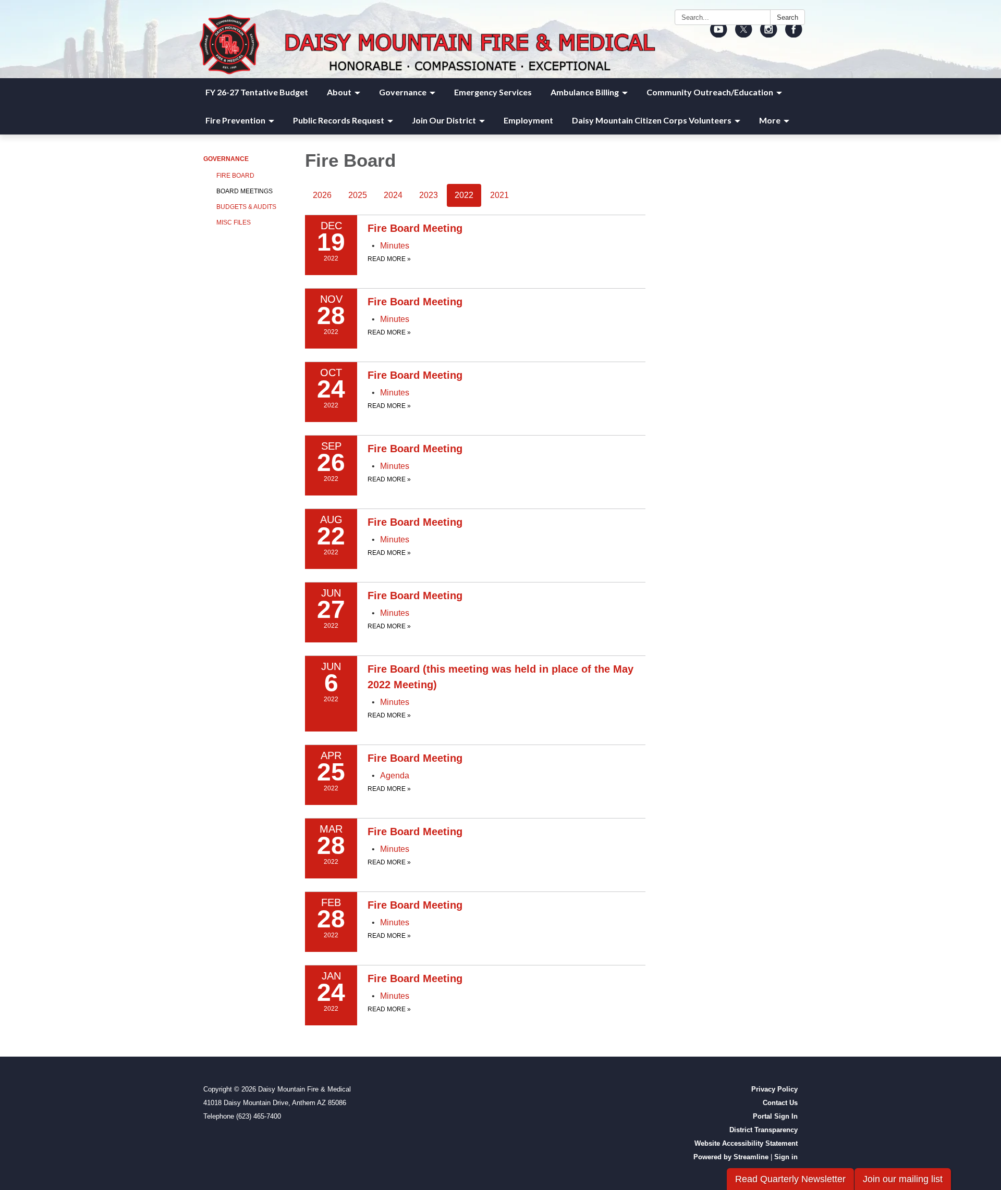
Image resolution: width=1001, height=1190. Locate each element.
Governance (226, 159)
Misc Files (233, 222)
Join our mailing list (903, 1179)
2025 (357, 195)
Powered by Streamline (730, 1157)
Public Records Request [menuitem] (338, 120)
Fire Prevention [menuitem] (235, 120)
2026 (322, 195)
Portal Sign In (775, 1116)
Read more (389, 259)
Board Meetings (244, 191)
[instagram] (768, 34)
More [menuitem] (769, 120)
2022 (464, 195)
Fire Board (235, 175)
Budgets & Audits (246, 206)
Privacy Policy (774, 1089)
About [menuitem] (339, 92)
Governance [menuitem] (402, 92)
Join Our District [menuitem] (444, 120)
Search (787, 17)
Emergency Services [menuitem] (493, 92)
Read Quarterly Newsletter (790, 1179)
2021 (499, 195)
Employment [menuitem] (528, 120)
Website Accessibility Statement (746, 1143)
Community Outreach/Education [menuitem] (709, 92)
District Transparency (763, 1130)
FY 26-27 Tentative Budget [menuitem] (256, 92)
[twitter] (743, 34)
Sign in (786, 1157)
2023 (428, 195)
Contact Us (780, 1103)
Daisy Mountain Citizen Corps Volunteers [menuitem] (651, 120)
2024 (393, 195)
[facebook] (793, 34)
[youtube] (718, 34)
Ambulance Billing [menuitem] (585, 92)
